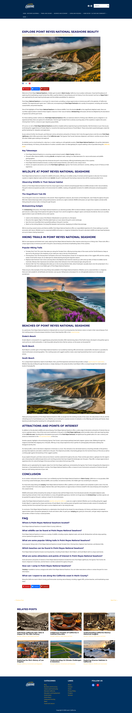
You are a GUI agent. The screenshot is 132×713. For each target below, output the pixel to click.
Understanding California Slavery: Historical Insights (97, 633)
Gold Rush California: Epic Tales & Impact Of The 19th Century (30, 633)
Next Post (114, 600)
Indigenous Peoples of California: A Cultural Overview (64, 633)
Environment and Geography (53, 35)
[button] (39, 13)
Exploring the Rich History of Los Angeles (30, 661)
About (69, 685)
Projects (70, 693)
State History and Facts (33, 636)
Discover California (33, 13)
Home (24, 13)
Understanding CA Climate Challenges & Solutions (65, 661)
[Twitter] (26, 83)
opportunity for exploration (96, 362)
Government (47, 695)
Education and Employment (52, 693)
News (45, 701)
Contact (70, 687)
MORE (24, 17)
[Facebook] (89, 6)
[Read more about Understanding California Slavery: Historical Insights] (99, 621)
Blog (45, 685)
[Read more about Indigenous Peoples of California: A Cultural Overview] (66, 621)
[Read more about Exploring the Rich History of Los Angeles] (32, 649)
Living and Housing (75, 13)
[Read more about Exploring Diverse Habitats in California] (99, 649)
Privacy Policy (72, 691)
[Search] (108, 6)
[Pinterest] (91, 6)
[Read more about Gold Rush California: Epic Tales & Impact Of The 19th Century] (32, 621)
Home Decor (86, 13)
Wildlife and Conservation (100, 664)
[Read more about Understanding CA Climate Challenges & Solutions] (66, 649)
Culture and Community (98, 13)
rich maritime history (45, 436)
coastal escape (75, 332)
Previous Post (19, 600)
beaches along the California (58, 501)
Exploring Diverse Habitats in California (95, 661)
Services (70, 695)
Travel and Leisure (46, 13)
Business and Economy (60, 13)
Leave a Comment (27, 35)
